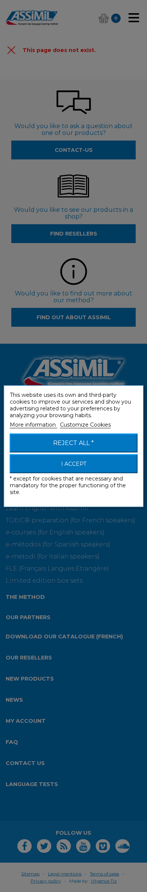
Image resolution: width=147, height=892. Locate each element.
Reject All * (73, 442)
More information (33, 424)
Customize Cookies (85, 424)
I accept (73, 463)
